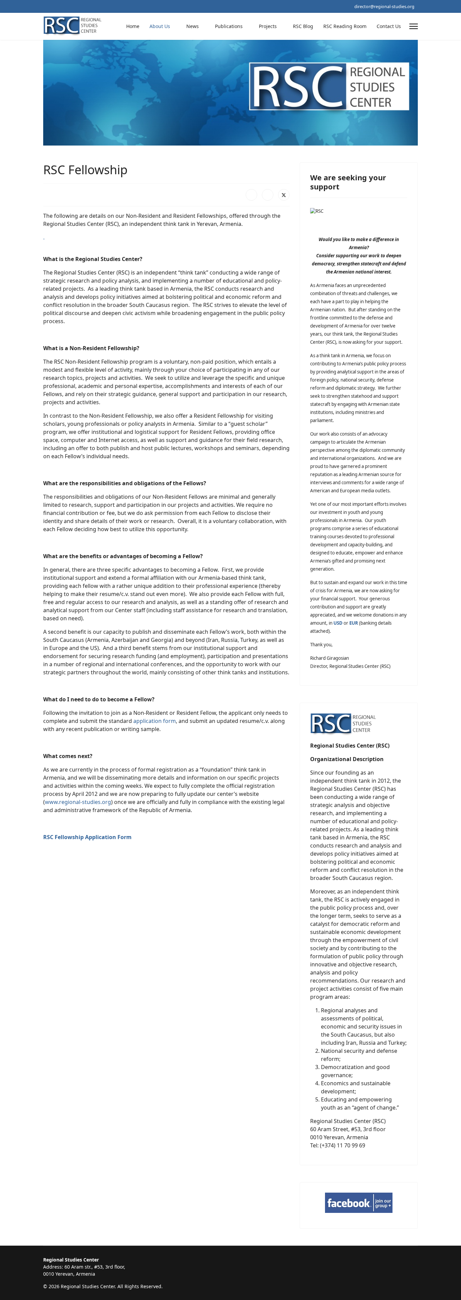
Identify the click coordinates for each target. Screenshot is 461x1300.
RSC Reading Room (345, 26)
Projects (268, 26)
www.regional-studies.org (78, 802)
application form (154, 721)
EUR (353, 623)
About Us (160, 26)
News (192, 26)
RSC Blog (303, 26)
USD (338, 623)
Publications (229, 26)
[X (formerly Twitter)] (284, 195)
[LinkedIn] (267, 195)
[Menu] (413, 26)
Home (132, 26)
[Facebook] (251, 195)
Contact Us (389, 26)
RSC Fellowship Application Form (87, 837)
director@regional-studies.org (384, 6)
